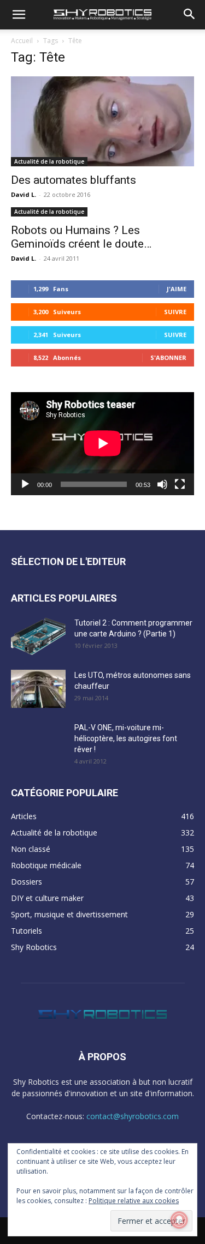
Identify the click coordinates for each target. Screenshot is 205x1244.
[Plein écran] (179, 484)
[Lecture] (25, 484)
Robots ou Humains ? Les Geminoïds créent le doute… (81, 237)
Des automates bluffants (73, 180)
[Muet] (162, 484)
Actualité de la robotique (49, 161)
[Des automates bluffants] (102, 121)
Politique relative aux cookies (134, 1200)
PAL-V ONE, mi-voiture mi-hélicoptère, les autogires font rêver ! (125, 738)
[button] (18, 14)
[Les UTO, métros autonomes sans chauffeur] (38, 689)
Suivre (175, 312)
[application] (102, 443)
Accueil (22, 40)
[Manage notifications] (179, 1220)
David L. (23, 194)
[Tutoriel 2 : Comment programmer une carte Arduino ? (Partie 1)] (38, 636)
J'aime (176, 289)
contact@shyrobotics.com (132, 1116)
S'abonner (168, 357)
